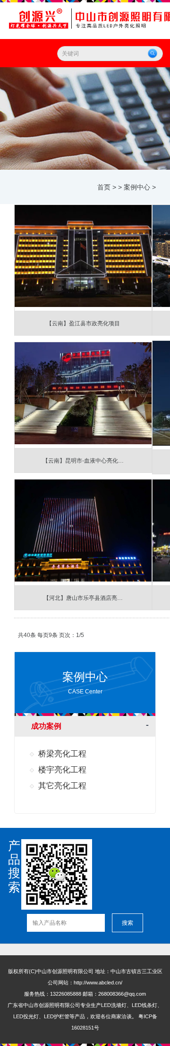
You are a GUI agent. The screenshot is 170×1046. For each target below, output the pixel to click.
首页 (103, 187)
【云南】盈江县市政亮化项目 (83, 323)
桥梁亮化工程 (62, 753)
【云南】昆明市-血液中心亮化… (83, 460)
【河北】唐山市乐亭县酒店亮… (83, 598)
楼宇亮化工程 (62, 769)
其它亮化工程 (62, 785)
